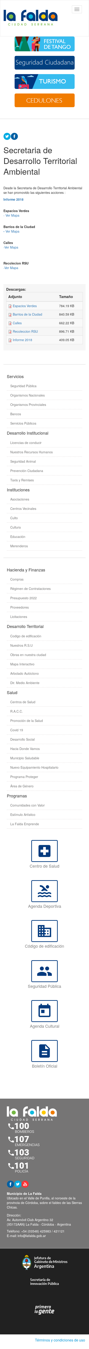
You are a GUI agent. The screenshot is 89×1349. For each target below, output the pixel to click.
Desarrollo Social (22, 739)
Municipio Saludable (24, 758)
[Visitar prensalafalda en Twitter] (17, 1184)
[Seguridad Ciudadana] (44, 63)
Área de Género (22, 786)
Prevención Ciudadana (26, 470)
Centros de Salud (22, 702)
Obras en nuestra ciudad (28, 654)
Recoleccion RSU (25, 331)
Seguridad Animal (23, 461)
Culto (14, 518)
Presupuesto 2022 (23, 598)
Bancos (15, 414)
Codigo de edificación (25, 636)
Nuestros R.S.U (21, 645)
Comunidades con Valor (27, 805)
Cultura (15, 527)
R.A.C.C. (16, 711)
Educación (17, 536)
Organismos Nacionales (27, 395)
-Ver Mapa (10, 247)
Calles (17, 323)
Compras (17, 579)
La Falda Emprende (24, 824)
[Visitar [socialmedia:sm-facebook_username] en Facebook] (14, 136)
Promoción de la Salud (26, 720)
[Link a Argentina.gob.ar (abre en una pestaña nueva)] (44, 1310)
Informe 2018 (22, 339)
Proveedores (19, 607)
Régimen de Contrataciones (30, 588)
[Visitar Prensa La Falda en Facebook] (10, 1184)
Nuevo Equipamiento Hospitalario (34, 767)
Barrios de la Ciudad (27, 314)
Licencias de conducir (26, 442)
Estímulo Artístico (22, 814)
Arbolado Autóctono (24, 673)
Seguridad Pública (23, 386)
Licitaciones (18, 616)
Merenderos (19, 546)
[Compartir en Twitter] (7, 136)
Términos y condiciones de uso (60, 1340)
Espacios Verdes (25, 306)
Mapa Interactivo (22, 664)
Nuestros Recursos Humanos (31, 452)
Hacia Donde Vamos (25, 748)
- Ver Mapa (11, 215)
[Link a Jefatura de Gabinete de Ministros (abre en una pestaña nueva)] (44, 1262)
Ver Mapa (12, 231)
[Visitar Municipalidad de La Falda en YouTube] (25, 1184)
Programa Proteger (24, 776)
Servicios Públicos (23, 423)
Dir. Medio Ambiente (24, 682)
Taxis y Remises (22, 480)
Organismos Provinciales (28, 404)
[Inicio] (32, 18)
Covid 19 (16, 730)
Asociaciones (19, 499)
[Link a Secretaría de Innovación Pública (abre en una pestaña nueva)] (44, 1281)
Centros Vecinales (23, 508)
